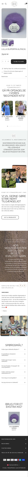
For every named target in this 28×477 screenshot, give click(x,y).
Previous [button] (2, 113)
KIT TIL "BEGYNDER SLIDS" (7, 117)
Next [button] (26, 113)
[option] (14, 23)
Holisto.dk (22, 468)
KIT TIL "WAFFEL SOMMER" (20, 117)
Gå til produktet (10, 217)
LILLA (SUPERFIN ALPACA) (14, 427)
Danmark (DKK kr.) (13, 465)
